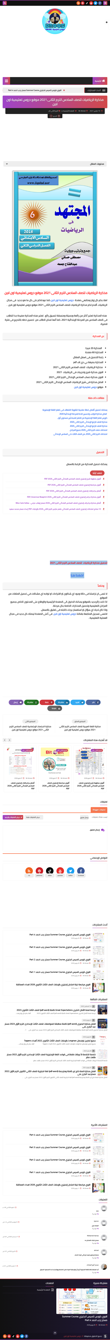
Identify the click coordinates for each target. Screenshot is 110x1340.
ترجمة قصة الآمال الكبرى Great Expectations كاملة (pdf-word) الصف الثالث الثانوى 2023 (56, 1010)
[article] (30, 725)
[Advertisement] (55, 55)
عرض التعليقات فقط (33, 817)
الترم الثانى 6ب (53, 110)
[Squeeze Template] (105, 1336)
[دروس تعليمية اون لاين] (55, 21)
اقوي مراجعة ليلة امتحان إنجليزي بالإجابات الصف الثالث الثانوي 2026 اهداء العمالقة (53, 984)
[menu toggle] (105, 3)
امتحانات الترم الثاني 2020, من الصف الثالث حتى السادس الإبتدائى (80, 434)
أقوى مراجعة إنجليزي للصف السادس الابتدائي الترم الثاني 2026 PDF (74, 485)
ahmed (96, 1250)
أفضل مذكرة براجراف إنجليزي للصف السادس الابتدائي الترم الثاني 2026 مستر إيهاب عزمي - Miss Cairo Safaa (58, 503)
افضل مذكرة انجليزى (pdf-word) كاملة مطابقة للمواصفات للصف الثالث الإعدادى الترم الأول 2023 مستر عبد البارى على (50, 1025)
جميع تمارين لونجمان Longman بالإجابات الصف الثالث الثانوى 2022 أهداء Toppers (60, 1041)
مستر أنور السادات (93, 1264)
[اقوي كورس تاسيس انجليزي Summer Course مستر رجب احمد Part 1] (98, 975)
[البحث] (5, 3)
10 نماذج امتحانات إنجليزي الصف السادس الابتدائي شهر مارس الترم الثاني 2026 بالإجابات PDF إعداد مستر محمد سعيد (55, 509)
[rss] (78, 3)
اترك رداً (94, 1214)
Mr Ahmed (102, 1325)
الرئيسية (98, 81)
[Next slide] (5, 740)
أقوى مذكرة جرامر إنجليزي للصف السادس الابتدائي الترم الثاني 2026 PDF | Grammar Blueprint (64, 497)
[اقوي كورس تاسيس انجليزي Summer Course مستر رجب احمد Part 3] (98, 950)
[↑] (55, 1333)
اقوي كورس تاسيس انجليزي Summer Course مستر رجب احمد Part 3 (60, 947)
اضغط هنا (77, 575)
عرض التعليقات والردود (12, 817)
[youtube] (91, 3)
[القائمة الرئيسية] (6, 80)
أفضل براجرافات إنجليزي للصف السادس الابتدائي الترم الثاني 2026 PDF (73, 491)
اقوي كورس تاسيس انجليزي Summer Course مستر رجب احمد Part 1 (60, 972)
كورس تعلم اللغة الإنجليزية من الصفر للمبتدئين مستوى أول (82, 418)
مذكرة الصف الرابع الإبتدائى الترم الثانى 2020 (88, 422)
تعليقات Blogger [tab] (99, 810)
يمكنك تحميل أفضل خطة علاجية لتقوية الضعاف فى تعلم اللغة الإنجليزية (75, 410)
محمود (96, 1221)
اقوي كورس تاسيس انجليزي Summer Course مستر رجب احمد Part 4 (57, 90)
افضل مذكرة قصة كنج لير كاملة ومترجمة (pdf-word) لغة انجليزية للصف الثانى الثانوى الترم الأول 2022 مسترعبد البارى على (50, 1072)
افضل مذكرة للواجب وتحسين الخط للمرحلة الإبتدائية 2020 (83, 414)
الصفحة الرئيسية (68, 110)
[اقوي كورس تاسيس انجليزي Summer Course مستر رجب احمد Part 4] (98, 938)
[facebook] (100, 3)
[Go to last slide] (9, 740)
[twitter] (95, 3)
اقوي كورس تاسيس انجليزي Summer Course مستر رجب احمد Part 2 (60, 959)
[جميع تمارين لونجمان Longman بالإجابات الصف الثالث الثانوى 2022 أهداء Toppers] (102, 1040)
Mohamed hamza (93, 1235)
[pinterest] (83, 3)
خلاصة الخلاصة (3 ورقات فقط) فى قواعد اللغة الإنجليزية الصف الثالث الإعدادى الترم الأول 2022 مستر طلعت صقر (51, 1055)
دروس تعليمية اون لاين (62, 300)
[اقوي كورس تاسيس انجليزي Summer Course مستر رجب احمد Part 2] (98, 963)
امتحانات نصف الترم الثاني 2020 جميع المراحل (88, 430)
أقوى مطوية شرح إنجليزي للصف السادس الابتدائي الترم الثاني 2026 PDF (72, 479)
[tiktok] (87, 3)
